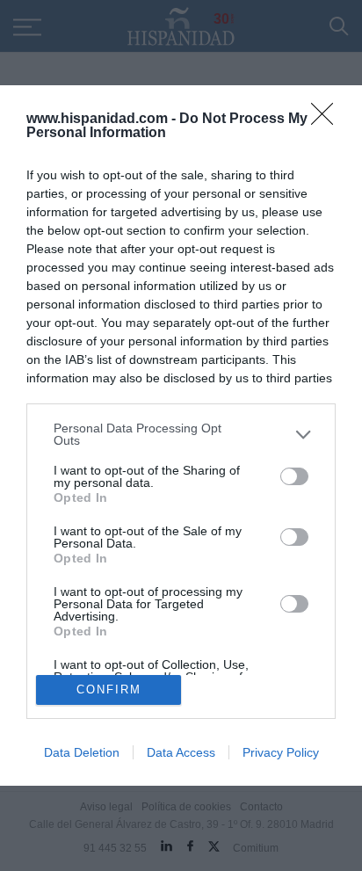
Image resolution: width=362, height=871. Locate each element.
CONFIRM (108, 689)
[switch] (294, 476)
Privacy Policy (281, 752)
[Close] (327, 119)
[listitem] (181, 434)
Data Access (181, 752)
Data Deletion (81, 752)
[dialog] (181, 435)
